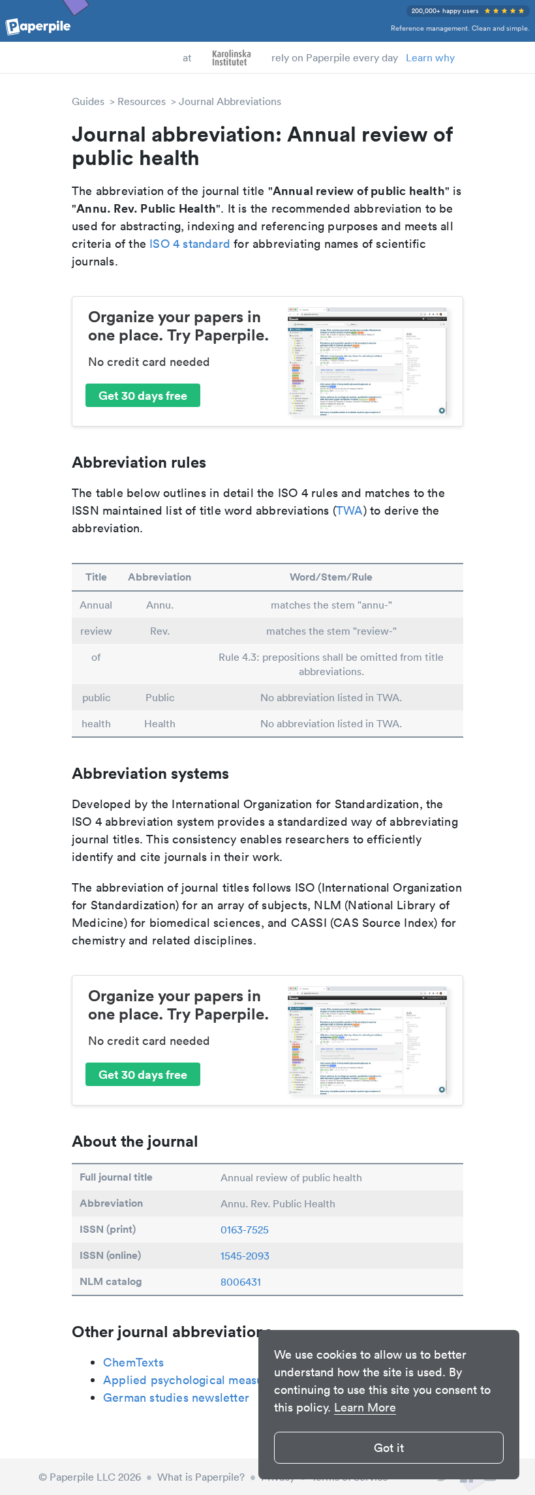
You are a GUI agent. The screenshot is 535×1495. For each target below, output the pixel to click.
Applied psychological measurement (202, 1379)
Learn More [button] (365, 1407)
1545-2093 (245, 1255)
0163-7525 (245, 1229)
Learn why (430, 57)
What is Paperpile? (201, 1476)
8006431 (241, 1281)
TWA (349, 510)
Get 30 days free (143, 395)
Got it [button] (389, 1447)
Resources (141, 101)
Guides (88, 101)
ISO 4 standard (189, 243)
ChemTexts (133, 1362)
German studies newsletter (176, 1397)
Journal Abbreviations (230, 101)
